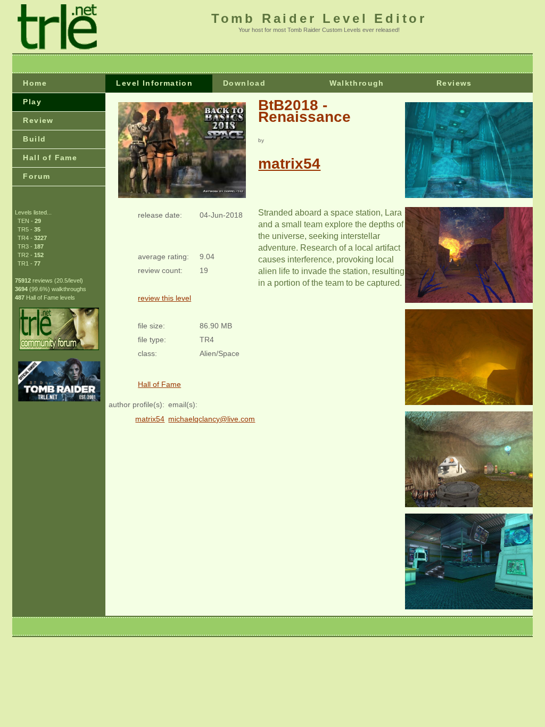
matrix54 (289, 163)
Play (32, 101)
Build (34, 139)
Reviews (454, 83)
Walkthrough (356, 83)
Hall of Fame (50, 157)
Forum (36, 176)
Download (244, 83)
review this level (164, 298)
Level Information (154, 83)
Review (38, 120)
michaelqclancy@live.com (211, 419)
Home (35, 83)
